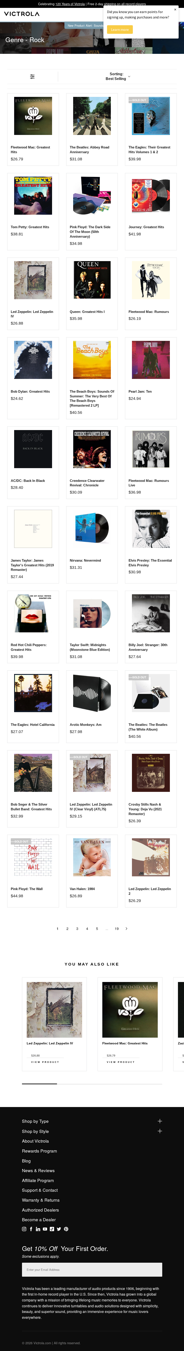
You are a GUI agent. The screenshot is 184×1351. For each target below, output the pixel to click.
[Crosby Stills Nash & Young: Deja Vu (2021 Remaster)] (151, 773)
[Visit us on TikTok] (52, 1230)
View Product (45, 1062)
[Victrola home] (22, 15)
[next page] (126, 928)
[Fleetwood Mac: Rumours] (151, 280)
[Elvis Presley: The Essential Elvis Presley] (151, 529)
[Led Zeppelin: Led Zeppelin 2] (151, 857)
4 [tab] (144, 1084)
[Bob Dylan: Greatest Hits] (33, 360)
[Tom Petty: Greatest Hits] (33, 196)
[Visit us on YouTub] (45, 1230)
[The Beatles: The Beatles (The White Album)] (151, 693)
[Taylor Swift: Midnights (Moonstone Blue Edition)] (92, 613)
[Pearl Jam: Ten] (151, 360)
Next (92, 1079)
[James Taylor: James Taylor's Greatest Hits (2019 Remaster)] (33, 529)
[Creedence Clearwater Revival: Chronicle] (92, 449)
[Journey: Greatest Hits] (151, 196)
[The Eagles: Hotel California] (33, 693)
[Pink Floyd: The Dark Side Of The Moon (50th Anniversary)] (92, 196)
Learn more (120, 29)
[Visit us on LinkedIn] (38, 1230)
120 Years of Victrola (70, 4)
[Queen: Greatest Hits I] (92, 280)
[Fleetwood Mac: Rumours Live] (151, 449)
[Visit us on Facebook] (31, 1230)
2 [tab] (74, 1084)
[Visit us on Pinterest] (66, 1230)
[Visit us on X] (59, 1230)
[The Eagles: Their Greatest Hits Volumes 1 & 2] (151, 116)
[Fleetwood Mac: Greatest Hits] (33, 116)
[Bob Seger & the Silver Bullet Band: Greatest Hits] (33, 773)
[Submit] (157, 1269)
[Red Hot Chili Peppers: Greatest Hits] (33, 613)
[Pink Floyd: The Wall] (33, 857)
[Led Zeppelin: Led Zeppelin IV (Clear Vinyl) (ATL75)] (92, 773)
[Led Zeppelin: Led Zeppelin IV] (33, 280)
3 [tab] (109, 1084)
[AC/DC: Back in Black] (33, 449)
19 (117, 928)
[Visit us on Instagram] (24, 1230)
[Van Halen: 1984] (92, 857)
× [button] (175, 9)
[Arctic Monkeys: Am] (92, 693)
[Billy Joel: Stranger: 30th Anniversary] (151, 613)
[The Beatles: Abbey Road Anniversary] (92, 116)
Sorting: (116, 76)
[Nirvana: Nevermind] (92, 529)
